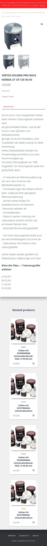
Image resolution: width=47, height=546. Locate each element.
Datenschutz (24, 536)
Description (8, 107)
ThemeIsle (31, 541)
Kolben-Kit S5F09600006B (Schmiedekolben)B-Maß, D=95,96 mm (23, 354)
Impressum (12, 536)
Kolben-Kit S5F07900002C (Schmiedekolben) (23, 515)
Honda (29, 13)
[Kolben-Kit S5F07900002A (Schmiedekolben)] (23, 385)
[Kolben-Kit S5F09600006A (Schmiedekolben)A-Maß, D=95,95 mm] (23, 437)
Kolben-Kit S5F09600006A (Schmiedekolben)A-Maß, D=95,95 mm (23, 461)
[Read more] (33, 363)
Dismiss (42, 5)
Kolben (24, 13)
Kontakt (36, 536)
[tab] (23, 106)
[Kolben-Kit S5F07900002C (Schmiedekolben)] (23, 492)
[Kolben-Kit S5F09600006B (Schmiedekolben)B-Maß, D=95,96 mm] (23, 331)
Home (3, 13)
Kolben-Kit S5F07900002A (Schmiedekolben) (23, 408)
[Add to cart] (33, 522)
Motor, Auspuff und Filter (13, 13)
